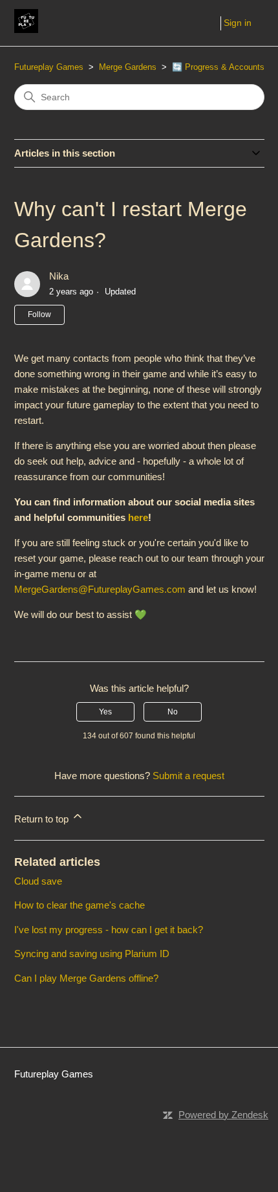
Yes (105, 711)
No (172, 711)
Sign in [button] (237, 22)
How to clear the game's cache (79, 905)
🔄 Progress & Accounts (218, 67)
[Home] (26, 29)
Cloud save (38, 881)
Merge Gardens (127, 67)
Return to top (42, 818)
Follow (39, 314)
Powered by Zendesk (223, 1114)
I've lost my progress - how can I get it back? (108, 929)
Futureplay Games (48, 67)
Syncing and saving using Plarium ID (91, 953)
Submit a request (188, 775)
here (138, 517)
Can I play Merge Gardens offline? (86, 978)
